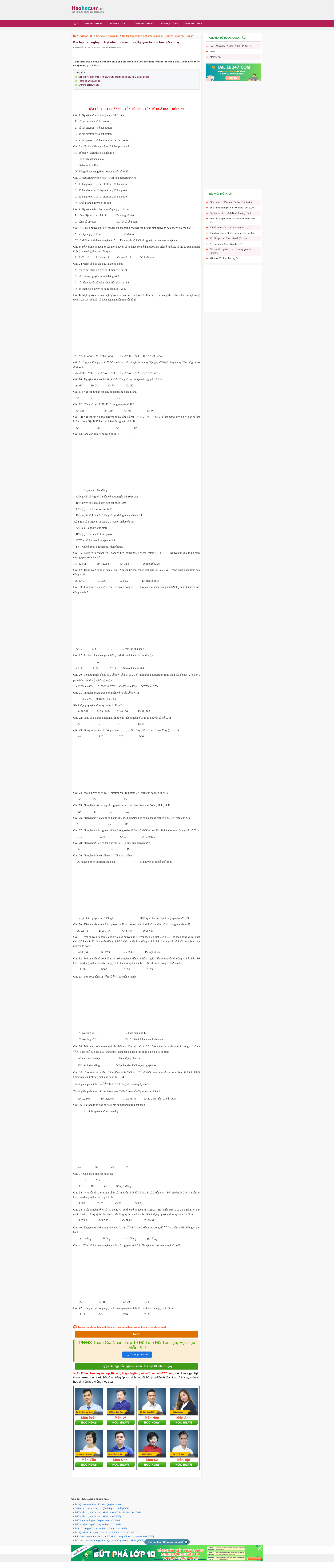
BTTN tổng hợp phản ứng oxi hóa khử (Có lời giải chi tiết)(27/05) (108, 1512)
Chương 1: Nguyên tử (88, 85)
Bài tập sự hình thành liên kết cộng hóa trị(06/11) (99, 1504)
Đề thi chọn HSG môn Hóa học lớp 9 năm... (232, 202)
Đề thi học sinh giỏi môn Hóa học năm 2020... (233, 207)
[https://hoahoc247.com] (88, 9)
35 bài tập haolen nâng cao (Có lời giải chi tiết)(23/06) (102, 1508)
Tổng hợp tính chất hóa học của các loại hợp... (233, 233)
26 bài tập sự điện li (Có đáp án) (226, 244)
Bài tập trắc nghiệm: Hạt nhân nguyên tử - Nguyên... (231, 251)
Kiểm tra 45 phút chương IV (224, 258)
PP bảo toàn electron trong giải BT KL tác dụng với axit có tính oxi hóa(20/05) (114, 1536)
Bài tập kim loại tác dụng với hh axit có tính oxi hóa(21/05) (104, 1532)
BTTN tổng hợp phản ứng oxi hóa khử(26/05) (98, 1516)
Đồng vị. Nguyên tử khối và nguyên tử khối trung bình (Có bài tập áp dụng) (113, 77)
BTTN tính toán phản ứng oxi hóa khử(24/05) (98, 1524)
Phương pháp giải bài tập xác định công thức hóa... (232, 220)
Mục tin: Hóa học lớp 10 (112, 47)
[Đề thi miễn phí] (233, 80)
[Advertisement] (169, 9)
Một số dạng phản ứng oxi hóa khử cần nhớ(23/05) (101, 1528)
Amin (212, 51)
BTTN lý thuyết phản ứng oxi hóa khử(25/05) (97, 1520)
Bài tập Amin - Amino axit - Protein (231, 46)
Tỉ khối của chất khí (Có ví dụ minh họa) (230, 227)
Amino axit (216, 57)
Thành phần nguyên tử (89, 81)
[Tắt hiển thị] (186, 1542)
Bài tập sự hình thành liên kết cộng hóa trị (231, 213)
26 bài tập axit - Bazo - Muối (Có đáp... (229, 238)
